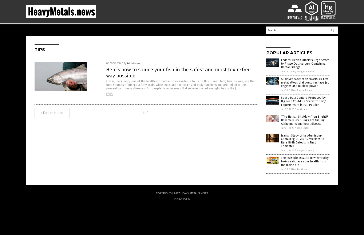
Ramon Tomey (304, 90)
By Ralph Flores (132, 63)
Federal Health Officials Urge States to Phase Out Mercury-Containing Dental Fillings (305, 63)
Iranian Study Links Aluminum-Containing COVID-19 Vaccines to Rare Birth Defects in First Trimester (302, 141)
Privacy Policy (182, 198)
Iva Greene (302, 109)
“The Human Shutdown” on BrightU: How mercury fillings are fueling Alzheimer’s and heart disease (304, 120)
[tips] (61, 17)
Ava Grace (302, 169)
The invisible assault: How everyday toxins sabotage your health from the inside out (305, 161)
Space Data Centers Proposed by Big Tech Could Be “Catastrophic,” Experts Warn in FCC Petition (303, 101)
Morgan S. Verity (305, 71)
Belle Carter (303, 128)
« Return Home (52, 113)
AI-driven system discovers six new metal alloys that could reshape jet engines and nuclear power (305, 82)
